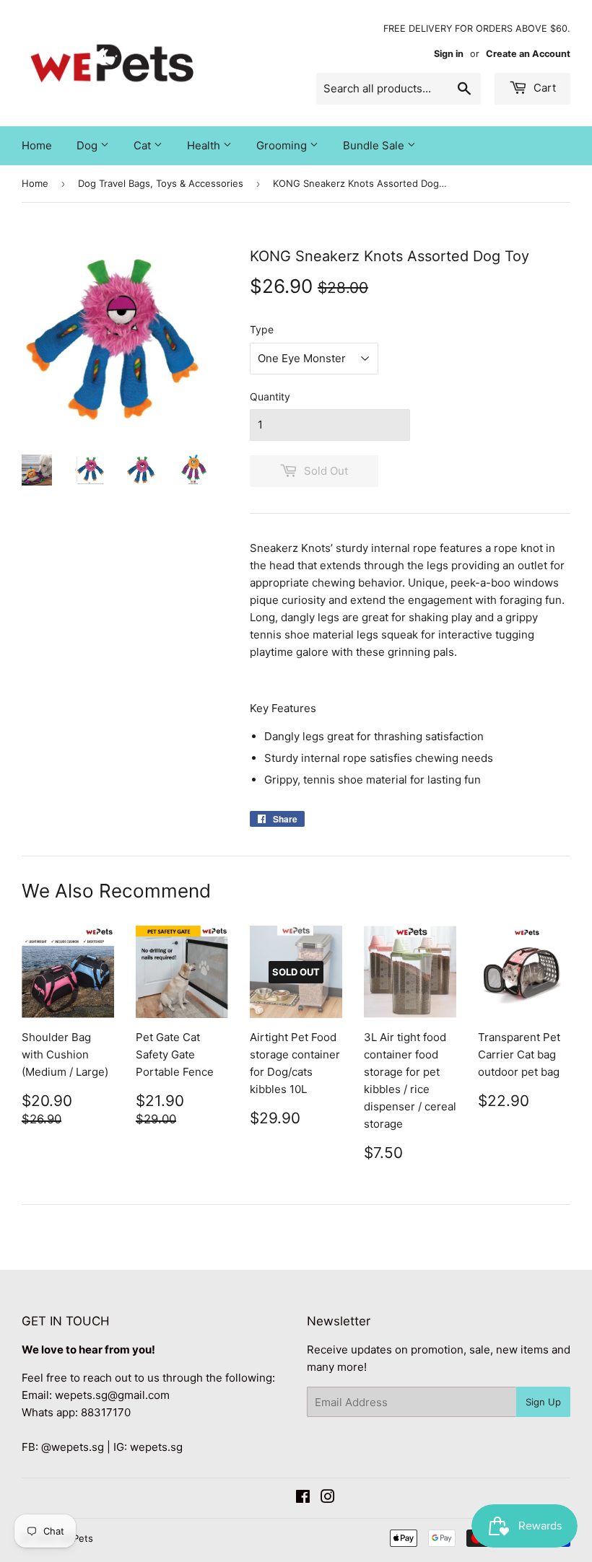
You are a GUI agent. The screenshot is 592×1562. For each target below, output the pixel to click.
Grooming (283, 145)
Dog (88, 145)
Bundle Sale (375, 145)
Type (262, 329)
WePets (76, 1538)
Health (205, 145)
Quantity (270, 396)
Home (37, 145)
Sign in (448, 53)
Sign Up (543, 1402)
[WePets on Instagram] (328, 1498)
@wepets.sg (72, 1447)
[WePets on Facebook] (302, 1498)
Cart (543, 88)
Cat (144, 145)
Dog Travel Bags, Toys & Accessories (160, 183)
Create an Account (528, 53)
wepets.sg (156, 1447)
